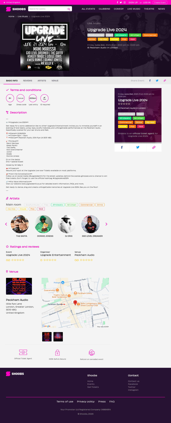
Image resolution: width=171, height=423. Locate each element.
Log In (146, 2)
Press (102, 401)
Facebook (133, 384)
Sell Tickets (93, 387)
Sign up (133, 2)
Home (11, 16)
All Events (88, 8)
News (161, 8)
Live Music (133, 8)
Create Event (160, 2)
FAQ (112, 401)
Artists (42, 80)
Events (90, 384)
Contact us (133, 381)
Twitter (131, 387)
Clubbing (104, 8)
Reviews (27, 80)
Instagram (133, 390)
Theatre (149, 8)
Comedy (119, 8)
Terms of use (65, 401)
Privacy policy (86, 401)
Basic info (12, 80)
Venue (55, 80)
